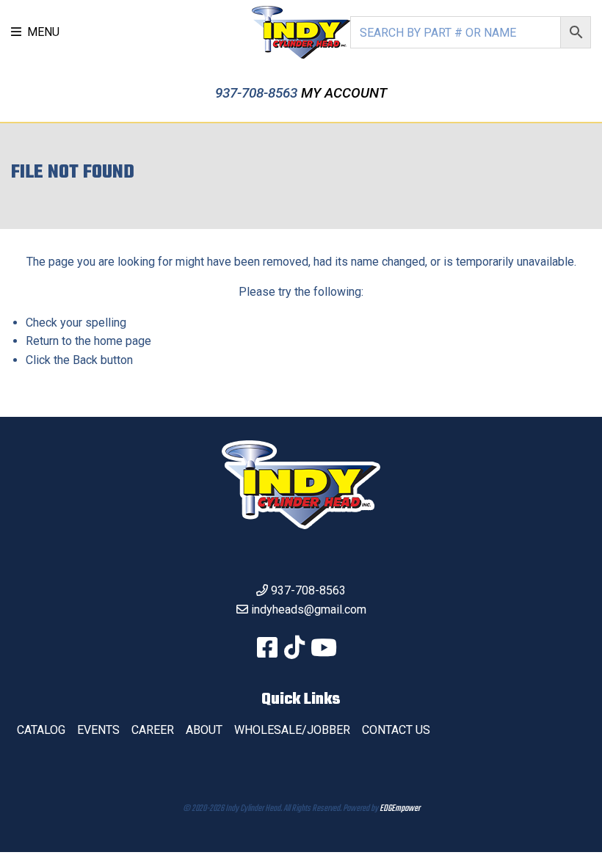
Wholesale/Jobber (292, 730)
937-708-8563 (258, 92)
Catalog (41, 730)
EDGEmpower (400, 808)
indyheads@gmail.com (308, 609)
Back (85, 360)
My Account (344, 92)
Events (98, 730)
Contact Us (396, 730)
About (204, 730)
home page (122, 341)
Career (152, 730)
